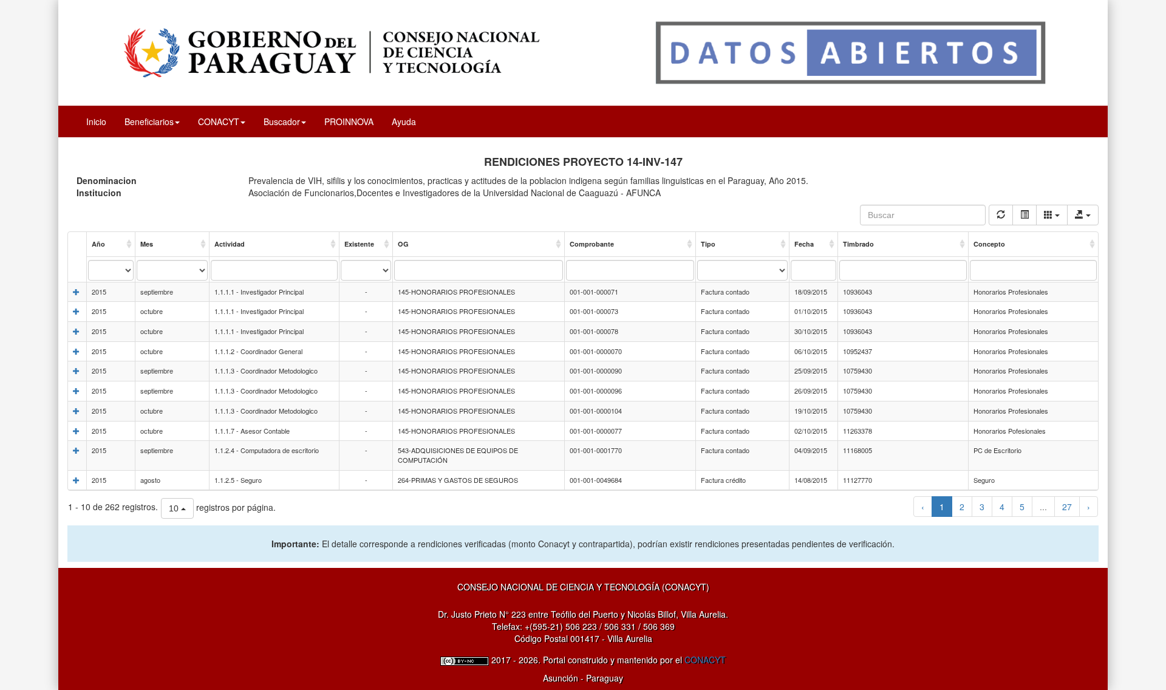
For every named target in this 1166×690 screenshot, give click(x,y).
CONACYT (705, 660)
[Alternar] (1024, 215)
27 (1067, 506)
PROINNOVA (348, 121)
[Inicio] (583, 52)
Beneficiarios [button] (149, 121)
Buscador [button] (282, 121)
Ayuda (404, 121)
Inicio (96, 121)
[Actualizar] (1001, 215)
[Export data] (1083, 215)
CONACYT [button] (218, 121)
